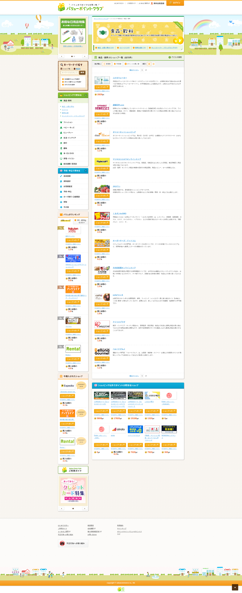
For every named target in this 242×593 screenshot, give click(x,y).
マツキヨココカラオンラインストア (127, 159)
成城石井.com (118, 105)
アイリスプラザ (119, 322)
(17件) (140, 48)
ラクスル (69, 326)
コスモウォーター (120, 78)
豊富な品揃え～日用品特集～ (73, 46)
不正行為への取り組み (65, 534)
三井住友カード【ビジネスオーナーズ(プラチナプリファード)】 (118, 404)
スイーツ (65, 110)
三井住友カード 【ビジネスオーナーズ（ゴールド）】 (135, 404)
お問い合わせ (92, 534)
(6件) (164, 48)
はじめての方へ (63, 525)
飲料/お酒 (65, 113)
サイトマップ (121, 528)
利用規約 (120, 525)
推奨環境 (91, 525)
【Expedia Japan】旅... (68, 392)
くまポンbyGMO (119, 213)
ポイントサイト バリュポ (101, 18)
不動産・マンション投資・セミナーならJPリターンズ (152, 438)
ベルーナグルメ (119, 349)
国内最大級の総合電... (67, 419)
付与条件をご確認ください (102, 91)
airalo (113, 435)
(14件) (124, 48)
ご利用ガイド (62, 528)
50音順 (118, 64)
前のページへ (134, 70)
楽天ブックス (70, 236)
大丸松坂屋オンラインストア (124, 268)
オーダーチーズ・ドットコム (124, 241)
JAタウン (116, 186)
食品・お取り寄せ (68, 106)
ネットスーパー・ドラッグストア (73, 116)
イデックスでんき (134, 435)
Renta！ (68, 355)
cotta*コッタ (118, 295)
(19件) (106, 48)
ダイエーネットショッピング (124, 132)
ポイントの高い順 (133, 64)
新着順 (108, 64)
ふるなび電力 (149, 402)
